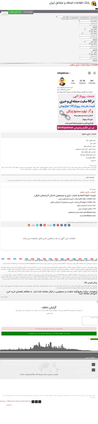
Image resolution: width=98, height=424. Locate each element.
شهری (4, 13)
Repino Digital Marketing (23, 401)
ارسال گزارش (94, 339)
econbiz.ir (9, 405)
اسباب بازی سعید (88, 192)
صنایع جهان (74, 18)
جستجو (95, 27)
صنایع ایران (84, 18)
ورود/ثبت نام (28, 12)
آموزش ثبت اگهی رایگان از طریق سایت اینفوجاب (76, 415)
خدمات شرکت (79, 12)
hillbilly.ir (9, 401)
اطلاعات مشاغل (92, 12)
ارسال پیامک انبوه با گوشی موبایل (81, 410)
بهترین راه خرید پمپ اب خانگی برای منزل (79, 408)
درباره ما (47, 12)
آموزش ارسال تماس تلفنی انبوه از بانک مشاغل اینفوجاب (75, 418)
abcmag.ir (3, 401)
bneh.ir (14, 401)
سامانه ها (68, 12)
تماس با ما (38, 12)
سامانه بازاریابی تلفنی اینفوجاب (82, 413)
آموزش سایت (58, 12)
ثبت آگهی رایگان (15, 12)
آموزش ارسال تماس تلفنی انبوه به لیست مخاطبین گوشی (75, 420)
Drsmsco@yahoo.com (32, 263)
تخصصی (94, 18)
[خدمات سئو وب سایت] (77, 130)
